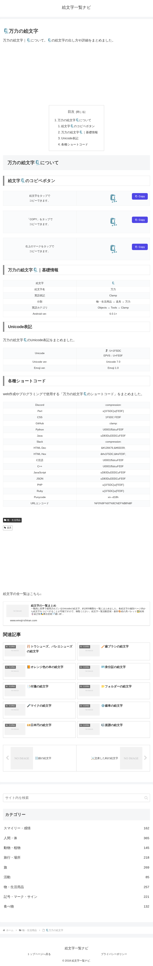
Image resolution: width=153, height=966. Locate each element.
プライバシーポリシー (114, 954)
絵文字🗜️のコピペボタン (78, 126)
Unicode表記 (69, 138)
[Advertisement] (76, 74)
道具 (9, 527)
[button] (146, 798)
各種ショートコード (74, 144)
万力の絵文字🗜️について (74, 120)
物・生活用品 (14, 520)
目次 (71, 112)
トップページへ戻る (39, 954)
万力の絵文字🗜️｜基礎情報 (79, 132)
